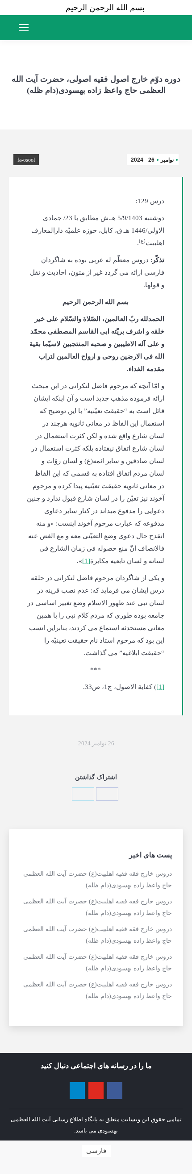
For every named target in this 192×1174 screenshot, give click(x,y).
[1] (86, 560)
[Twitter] (83, 794)
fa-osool (26, 160)
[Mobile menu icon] (23, 27)
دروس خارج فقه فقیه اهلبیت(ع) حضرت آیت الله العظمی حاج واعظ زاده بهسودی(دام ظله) (97, 879)
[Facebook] (107, 794)
